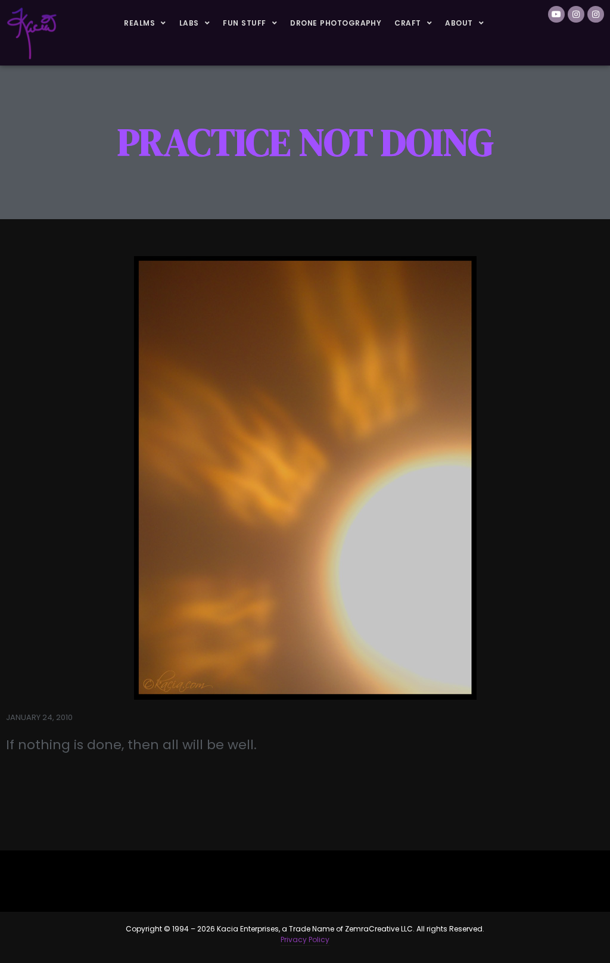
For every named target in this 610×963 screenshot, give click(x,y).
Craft (407, 23)
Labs (189, 23)
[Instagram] (576, 14)
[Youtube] (556, 14)
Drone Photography (335, 23)
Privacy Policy (305, 939)
